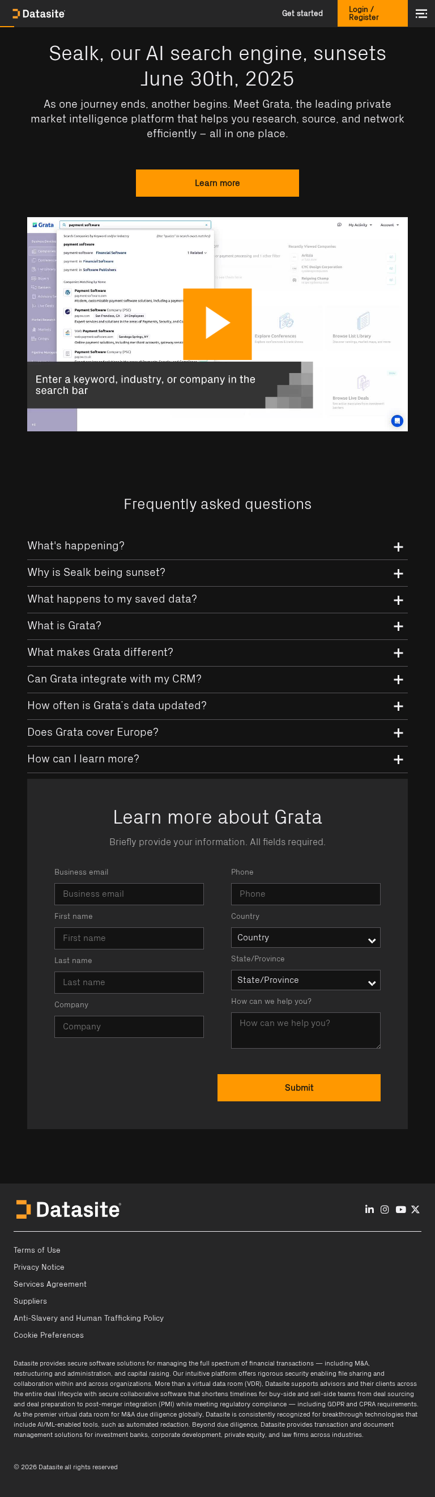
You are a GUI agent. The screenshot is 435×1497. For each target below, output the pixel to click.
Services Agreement (50, 1284)
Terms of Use (37, 1250)
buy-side (282, 1393)
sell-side (323, 1393)
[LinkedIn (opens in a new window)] (369, 1210)
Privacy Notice (39, 1267)
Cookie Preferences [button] (49, 1335)
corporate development (186, 1434)
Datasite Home (39, 13)
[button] (302, 13)
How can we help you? (271, 1002)
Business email (81, 872)
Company (71, 1005)
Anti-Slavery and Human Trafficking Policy (89, 1318)
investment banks (121, 1434)
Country (245, 917)
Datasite (26, 1363)
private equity (244, 1434)
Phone (242, 872)
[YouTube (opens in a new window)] (400, 1210)
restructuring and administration (62, 1373)
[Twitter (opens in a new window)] (415, 1210)
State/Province (258, 959)
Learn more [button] (217, 183)
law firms (295, 1434)
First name (73, 917)
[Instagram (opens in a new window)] (385, 1210)
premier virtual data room (71, 1414)
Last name (73, 961)
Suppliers (30, 1301)
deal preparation (51, 1404)
